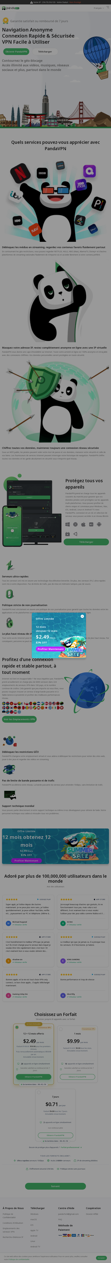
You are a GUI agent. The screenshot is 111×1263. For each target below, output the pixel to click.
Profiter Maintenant (51, 649)
